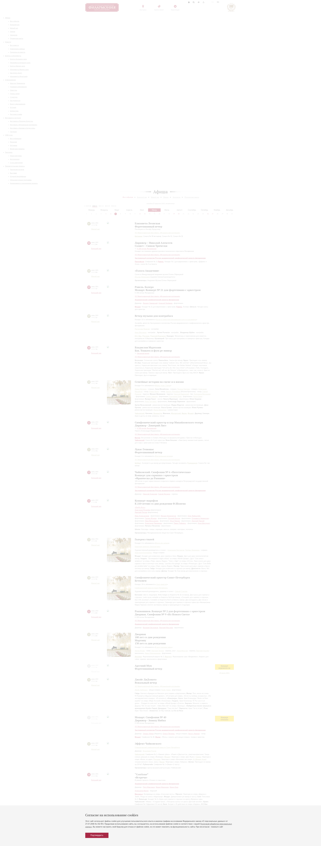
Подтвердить (96, 835)
